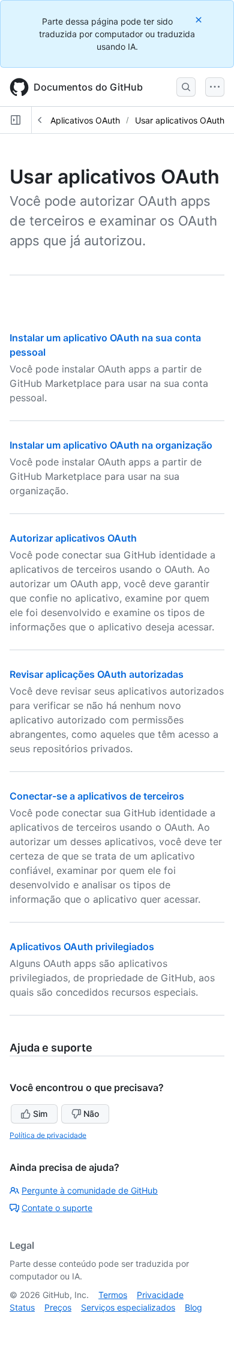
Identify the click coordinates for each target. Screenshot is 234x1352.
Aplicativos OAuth (85, 120)
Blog (193, 1307)
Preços (57, 1307)
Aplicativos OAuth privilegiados (82, 947)
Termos (112, 1295)
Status (22, 1307)
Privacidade (160, 1295)
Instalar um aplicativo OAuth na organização (111, 445)
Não (91, 1113)
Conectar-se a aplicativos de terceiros (97, 796)
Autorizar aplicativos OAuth (73, 538)
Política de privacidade (48, 1135)
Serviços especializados (128, 1307)
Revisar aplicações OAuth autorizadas (97, 674)
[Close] (199, 19)
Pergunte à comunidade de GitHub (90, 1190)
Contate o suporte (57, 1208)
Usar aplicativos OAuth (179, 120)
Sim (40, 1113)
